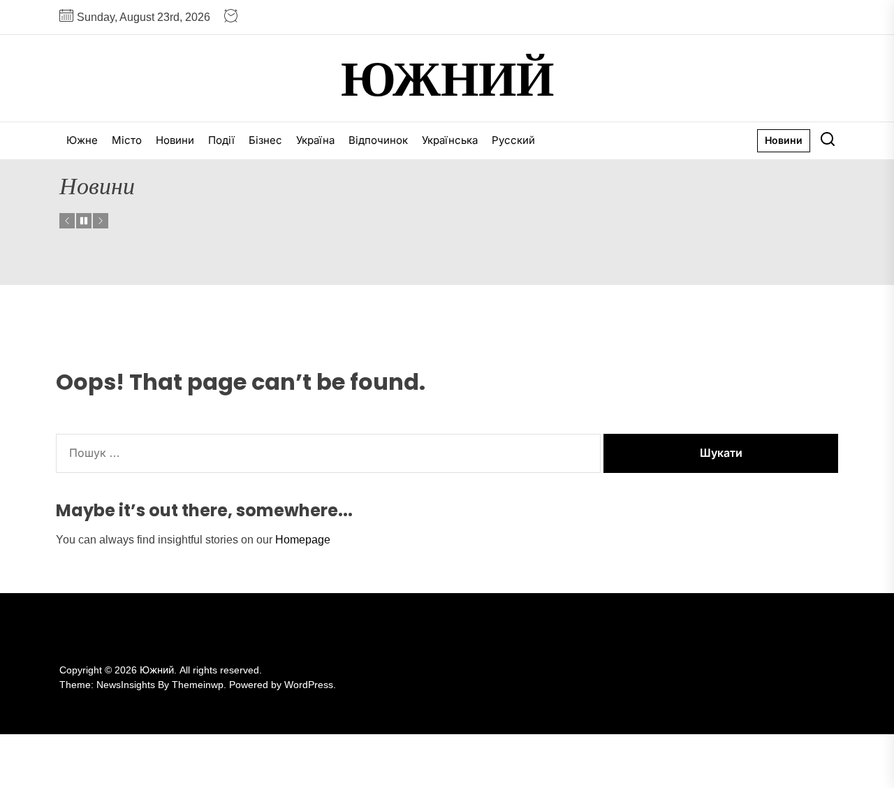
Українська (450, 140)
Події (221, 140)
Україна (315, 140)
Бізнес (265, 140)
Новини (175, 140)
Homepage (302, 540)
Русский (513, 140)
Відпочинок (378, 140)
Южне (82, 140)
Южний (447, 78)
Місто (127, 140)
